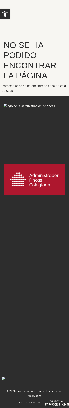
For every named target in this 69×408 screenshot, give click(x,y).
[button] (5, 14)
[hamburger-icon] (13, 33)
